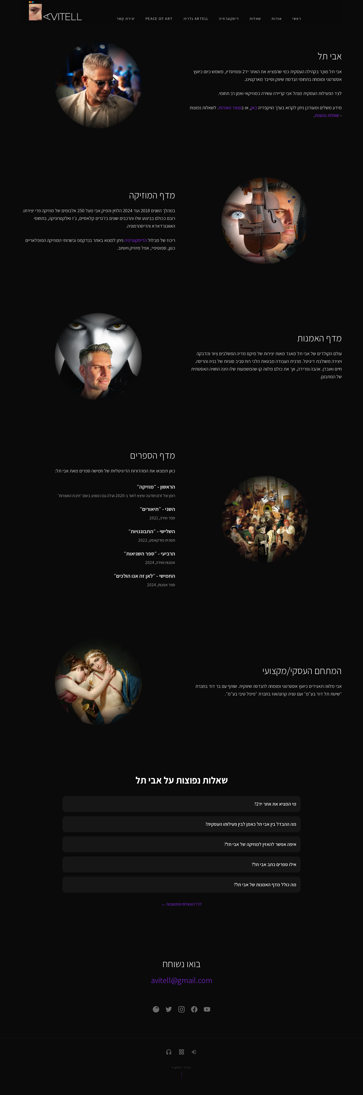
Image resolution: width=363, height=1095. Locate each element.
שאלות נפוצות (327, 115)
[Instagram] (181, 1009)
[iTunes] (156, 1009)
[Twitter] (169, 1009)
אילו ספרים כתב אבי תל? (274, 864)
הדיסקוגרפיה (135, 240)
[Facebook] (194, 1009)
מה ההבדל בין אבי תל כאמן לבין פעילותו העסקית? (250, 824)
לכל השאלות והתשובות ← (181, 904)
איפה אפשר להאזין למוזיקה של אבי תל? (260, 844)
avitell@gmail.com (181, 980)
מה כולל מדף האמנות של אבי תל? (265, 884)
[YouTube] (207, 1009)
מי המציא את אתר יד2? (275, 804)
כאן (254, 108)
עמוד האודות (229, 108)
